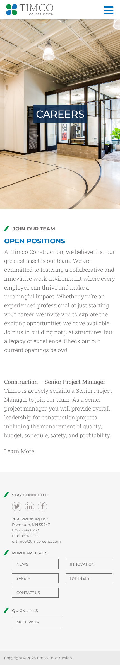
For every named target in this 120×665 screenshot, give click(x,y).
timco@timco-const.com (38, 541)
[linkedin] (29, 506)
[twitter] (16, 506)
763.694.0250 (27, 530)
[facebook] (42, 506)
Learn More (19, 451)
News (22, 564)
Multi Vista (27, 622)
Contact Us (28, 592)
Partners (80, 578)
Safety (23, 578)
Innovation (82, 564)
